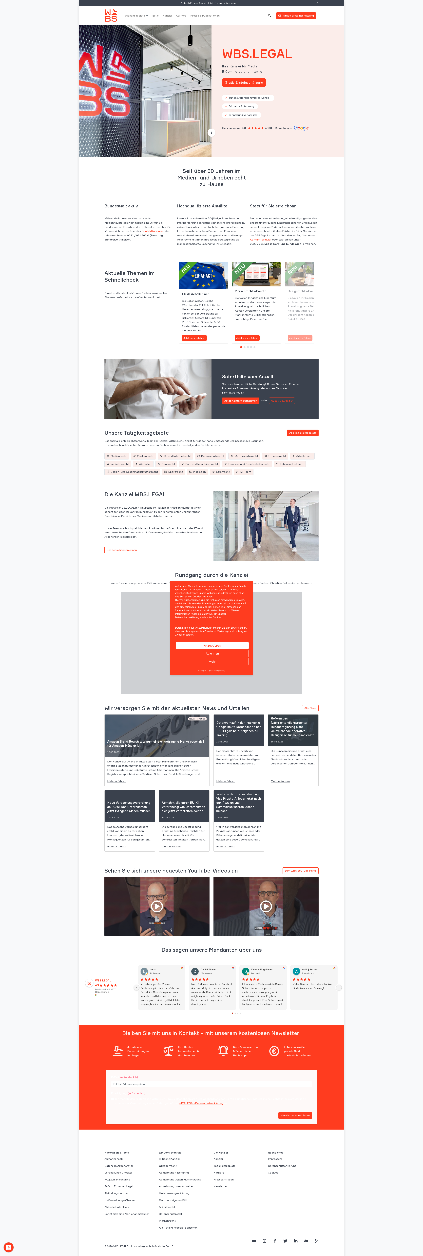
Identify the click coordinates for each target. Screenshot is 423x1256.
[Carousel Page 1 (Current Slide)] (241, 347)
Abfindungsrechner (116, 1193)
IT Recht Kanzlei (169, 1158)
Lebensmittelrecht (292, 464)
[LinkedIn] (296, 1240)
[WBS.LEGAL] (111, 15)
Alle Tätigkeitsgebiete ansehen (178, 1227)
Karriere (181, 15)
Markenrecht (145, 456)
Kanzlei (167, 15)
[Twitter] (285, 1240)
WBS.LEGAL (103, 980)
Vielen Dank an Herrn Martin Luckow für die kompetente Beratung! (312, 986)
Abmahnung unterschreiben (176, 1186)
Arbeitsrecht (304, 456)
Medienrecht (119, 456)
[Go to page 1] (235, 1013)
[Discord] (306, 1240)
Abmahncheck (113, 1158)
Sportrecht (175, 471)
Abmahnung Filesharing (174, 1172)
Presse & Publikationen (205, 15)
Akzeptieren (212, 645)
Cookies (273, 1172)
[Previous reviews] (136, 987)
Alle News (310, 708)
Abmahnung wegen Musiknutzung (180, 1179)
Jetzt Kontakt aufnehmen (240, 400)
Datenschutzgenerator (118, 1165)
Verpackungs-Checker (118, 1172)
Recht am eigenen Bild (173, 1200)
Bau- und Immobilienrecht (201, 464)
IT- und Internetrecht (177, 456)
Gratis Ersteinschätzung (244, 82)
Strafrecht (223, 471)
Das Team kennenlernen (122, 550)
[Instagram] (265, 1240)
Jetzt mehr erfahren (194, 338)
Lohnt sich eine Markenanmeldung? (127, 1214)
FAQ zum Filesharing (117, 1179)
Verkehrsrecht (120, 464)
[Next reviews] (339, 987)
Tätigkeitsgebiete (134, 15)
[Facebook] (275, 1240)
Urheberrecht (277, 456)
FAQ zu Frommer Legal (118, 1186)
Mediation (199, 471)
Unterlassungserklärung (174, 1193)
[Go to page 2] (237, 1013)
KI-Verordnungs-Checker (120, 1200)
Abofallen (145, 464)
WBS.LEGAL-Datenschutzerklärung (201, 1103)
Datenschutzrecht (212, 456)
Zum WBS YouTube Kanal (300, 870)
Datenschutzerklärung (282, 1165)
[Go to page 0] (232, 1013)
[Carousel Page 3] (248, 347)
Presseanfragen (223, 1179)
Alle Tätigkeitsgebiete (302, 432)
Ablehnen (212, 653)
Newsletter (220, 1186)
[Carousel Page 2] (245, 347)
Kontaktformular (152, 231)
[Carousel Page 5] (254, 347)
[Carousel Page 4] (251, 347)
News (155, 15)
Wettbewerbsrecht (246, 456)
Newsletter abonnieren (295, 1115)
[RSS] (317, 1240)
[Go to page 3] (240, 1013)
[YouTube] (254, 1240)
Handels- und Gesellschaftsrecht (249, 464)
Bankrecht (168, 464)
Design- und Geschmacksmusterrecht (134, 471)
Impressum (275, 1158)
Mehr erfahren (116, 781)
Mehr (212, 661)
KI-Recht (245, 471)
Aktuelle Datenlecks (117, 1207)
